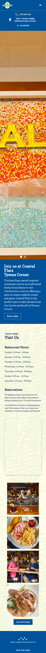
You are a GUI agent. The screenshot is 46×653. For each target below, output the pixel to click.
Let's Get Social (23, 622)
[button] (40, 5)
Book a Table (12, 316)
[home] (7, 5)
